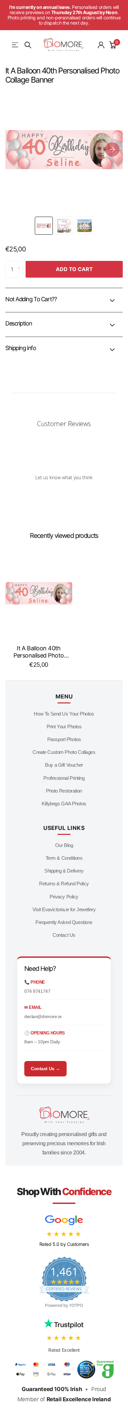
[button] (112, 149)
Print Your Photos (64, 726)
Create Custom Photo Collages (63, 752)
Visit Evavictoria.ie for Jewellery (64, 909)
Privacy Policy (64, 896)
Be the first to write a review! (64, 494)
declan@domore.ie (42, 1016)
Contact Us (64, 935)
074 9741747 (37, 991)
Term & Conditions (64, 858)
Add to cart (74, 269)
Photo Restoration (64, 791)
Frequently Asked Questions (64, 922)
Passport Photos (64, 739)
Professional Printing (63, 778)
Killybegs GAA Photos (64, 803)
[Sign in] (101, 45)
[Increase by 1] (20, 263)
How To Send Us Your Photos (64, 714)
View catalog (15, 45)
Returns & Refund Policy (64, 883)
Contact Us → (45, 1068)
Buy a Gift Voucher (64, 765)
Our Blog (64, 845)
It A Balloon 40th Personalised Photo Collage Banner (38, 652)
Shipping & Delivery (64, 871)
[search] (28, 45)
